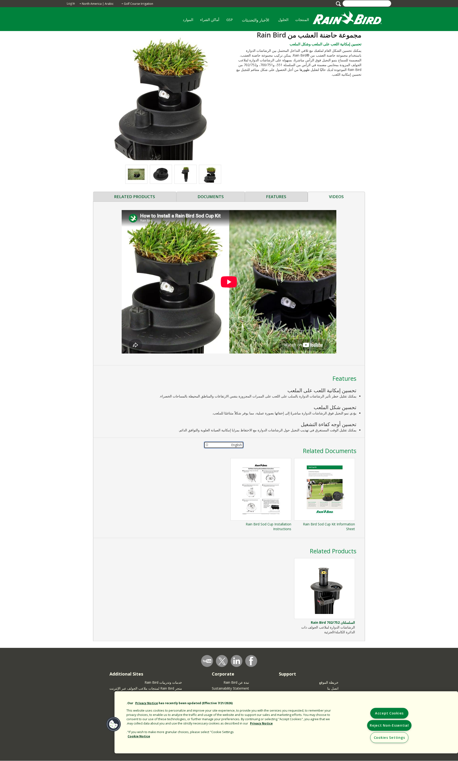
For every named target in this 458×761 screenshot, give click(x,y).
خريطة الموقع (328, 682)
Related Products (134, 196)
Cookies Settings (389, 737)
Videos (336, 196)
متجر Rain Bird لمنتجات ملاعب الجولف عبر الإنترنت (145, 688)
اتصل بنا (332, 688)
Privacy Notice (146, 703)
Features (276, 196)
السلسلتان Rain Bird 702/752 (333, 622)
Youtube (207, 661)
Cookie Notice (139, 736)
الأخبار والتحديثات (255, 20)
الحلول (285, 21)
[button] (161, 95)
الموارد (190, 21)
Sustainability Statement (230, 688)
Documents (211, 196)
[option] (210, 174)
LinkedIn (236, 660)
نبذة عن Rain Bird (236, 682)
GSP (231, 21)
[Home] (351, 18)
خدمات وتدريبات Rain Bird (163, 682)
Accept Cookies (389, 713)
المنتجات (303, 21)
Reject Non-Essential (389, 725)
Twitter (222, 661)
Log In (71, 3)
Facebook (251, 661)
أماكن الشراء (211, 21)
